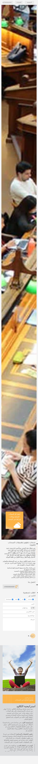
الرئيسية (29, 2)
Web (16, 599)
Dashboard (8, 599)
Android (30, 599)
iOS (23, 599)
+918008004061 (9, 587)
